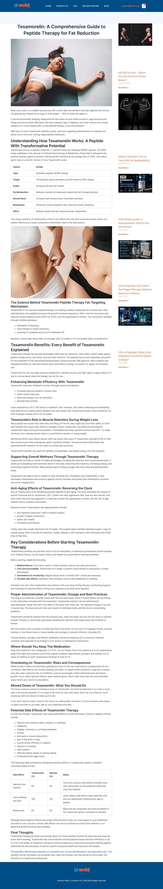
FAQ (75, 6)
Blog (106, 6)
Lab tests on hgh (90, 6)
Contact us (62, 6)
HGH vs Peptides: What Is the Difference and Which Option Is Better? (134, 356)
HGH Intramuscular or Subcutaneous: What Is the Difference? (133, 223)
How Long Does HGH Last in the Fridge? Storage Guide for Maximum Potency (135, 289)
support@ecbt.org (130, 6)
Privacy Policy (63, 880)
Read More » (123, 87)
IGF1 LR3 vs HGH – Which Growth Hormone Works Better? (132, 76)
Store (48, 6)
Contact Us (76, 880)
